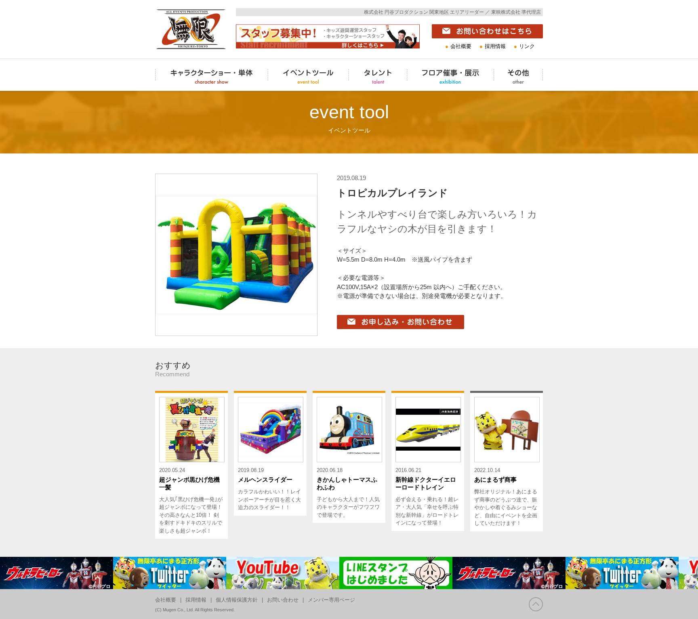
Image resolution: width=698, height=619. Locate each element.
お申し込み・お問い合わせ (373, 335)
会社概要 (460, 46)
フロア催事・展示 (432, 97)
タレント (361, 97)
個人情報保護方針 (237, 600)
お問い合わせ (283, 600)
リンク (527, 46)
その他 (503, 97)
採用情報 (495, 46)
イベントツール (289, 97)
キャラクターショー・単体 (191, 97)
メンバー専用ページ (331, 600)
